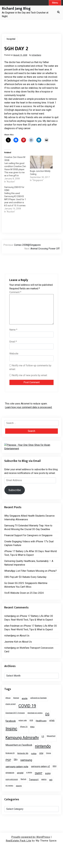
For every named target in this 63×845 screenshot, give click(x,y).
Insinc (11, 728)
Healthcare (41, 721)
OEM (41, 753)
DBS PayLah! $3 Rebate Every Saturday (25, 577)
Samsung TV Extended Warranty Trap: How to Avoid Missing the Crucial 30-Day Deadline (28, 527)
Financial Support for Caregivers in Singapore (28, 535)
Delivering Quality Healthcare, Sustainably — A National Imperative (28, 563)
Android (16, 698)
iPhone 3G (24, 727)
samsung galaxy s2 (40, 766)
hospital (11, 38)
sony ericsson (12, 779)
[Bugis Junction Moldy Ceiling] (41, 162)
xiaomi (19, 786)
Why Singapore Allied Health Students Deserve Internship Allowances (29, 517)
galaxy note (23, 720)
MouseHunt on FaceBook (19, 745)
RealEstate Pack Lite (18, 840)
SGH (54, 766)
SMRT (38, 773)
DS (47, 714)
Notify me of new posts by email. (29, 375)
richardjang (36, 55)
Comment (15, 292)
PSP (8, 760)
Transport (34, 779)
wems (43, 779)
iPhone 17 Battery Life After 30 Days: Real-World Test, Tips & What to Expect (30, 553)
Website (13, 353)
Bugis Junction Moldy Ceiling (40, 172)
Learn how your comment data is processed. (28, 407)
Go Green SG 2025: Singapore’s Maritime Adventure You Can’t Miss (25, 585)
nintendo (43, 746)
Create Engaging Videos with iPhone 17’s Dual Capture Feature (29, 543)
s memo (29, 772)
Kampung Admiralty (22, 737)
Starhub (23, 779)
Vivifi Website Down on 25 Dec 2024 (24, 592)
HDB (31, 720)
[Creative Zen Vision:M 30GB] (17, 169)
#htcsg (8, 698)
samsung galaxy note (17, 766)
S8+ (16, 759)
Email (13, 341)
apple (25, 698)
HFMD (52, 720)
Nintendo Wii (22, 753)
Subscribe (14, 490)
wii (50, 779)
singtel (20, 773)
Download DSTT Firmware (15, 713)
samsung (26, 760)
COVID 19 (27, 705)
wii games (9, 786)
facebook (11, 721)
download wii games (35, 713)
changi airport (11, 704)
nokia (33, 753)
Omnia (48, 753)
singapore (10, 772)
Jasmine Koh (11, 641)
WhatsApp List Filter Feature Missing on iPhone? (30, 570)
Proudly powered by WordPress (30, 837)
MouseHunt (51, 736)
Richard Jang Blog (16, 8)
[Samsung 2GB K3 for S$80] (17, 199)
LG (43, 736)
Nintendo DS (10, 753)
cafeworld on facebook (38, 698)
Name (13, 329)
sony (48, 773)
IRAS (32, 727)
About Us (24, 635)
